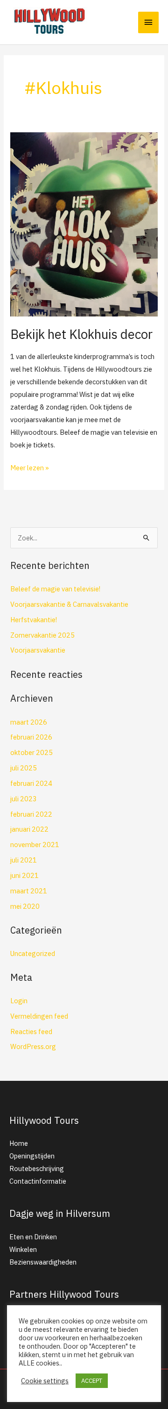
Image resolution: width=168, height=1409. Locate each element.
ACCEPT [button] (91, 1381)
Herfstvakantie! (33, 619)
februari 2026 (31, 737)
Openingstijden (32, 1155)
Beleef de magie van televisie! (55, 588)
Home (18, 1143)
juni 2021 (24, 875)
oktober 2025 (31, 752)
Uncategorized (32, 953)
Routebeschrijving (36, 1168)
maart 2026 (28, 722)
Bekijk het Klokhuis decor (81, 334)
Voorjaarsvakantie (37, 650)
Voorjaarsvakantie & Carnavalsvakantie (69, 604)
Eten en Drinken (33, 1236)
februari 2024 (31, 783)
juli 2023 (23, 798)
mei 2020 (25, 906)
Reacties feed (31, 1031)
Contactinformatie (37, 1181)
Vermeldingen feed (39, 1016)
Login (19, 1000)
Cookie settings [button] (45, 1381)
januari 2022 (29, 829)
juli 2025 (23, 767)
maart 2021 (28, 890)
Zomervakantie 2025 (42, 635)
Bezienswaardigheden (43, 1262)
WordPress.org (33, 1046)
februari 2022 (31, 814)
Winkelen (23, 1249)
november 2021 (34, 844)
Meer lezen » (29, 466)
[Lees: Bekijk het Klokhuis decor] (83, 223)
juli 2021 (23, 859)
